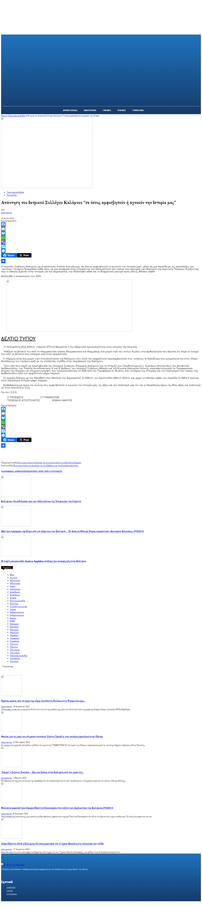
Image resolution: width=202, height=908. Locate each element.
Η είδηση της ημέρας (18, 606)
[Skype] (101, 246)
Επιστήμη (14, 603)
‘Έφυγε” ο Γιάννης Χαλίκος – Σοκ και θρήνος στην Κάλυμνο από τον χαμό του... (42, 772)
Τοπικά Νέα (12, 195)
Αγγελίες (13, 577)
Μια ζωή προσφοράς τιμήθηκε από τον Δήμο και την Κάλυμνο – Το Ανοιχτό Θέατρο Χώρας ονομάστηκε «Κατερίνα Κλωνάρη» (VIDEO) (72, 531)
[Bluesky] (101, 233)
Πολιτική (14, 644)
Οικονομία (14, 623)
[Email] (101, 229)
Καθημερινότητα (17, 612)
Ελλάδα (13, 597)
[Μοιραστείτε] (101, 261)
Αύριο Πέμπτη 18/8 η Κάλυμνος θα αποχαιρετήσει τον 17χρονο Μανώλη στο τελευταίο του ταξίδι (52, 843)
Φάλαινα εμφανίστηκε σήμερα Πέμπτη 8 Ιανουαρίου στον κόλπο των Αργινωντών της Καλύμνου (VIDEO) (57, 808)
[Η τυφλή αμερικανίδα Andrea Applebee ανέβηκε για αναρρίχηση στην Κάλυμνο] (16, 555)
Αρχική (4, 115)
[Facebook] (101, 224)
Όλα (12, 574)
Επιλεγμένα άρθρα (17, 600)
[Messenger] (101, 251)
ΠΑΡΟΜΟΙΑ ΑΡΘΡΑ (11, 471)
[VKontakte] (17, 874)
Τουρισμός (14, 661)
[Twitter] (12, 874)
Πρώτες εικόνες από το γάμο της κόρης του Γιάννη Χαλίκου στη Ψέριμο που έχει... (43, 701)
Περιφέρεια (14, 638)
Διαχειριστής (6, 212)
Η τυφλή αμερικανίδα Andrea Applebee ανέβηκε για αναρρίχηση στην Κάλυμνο (43, 561)
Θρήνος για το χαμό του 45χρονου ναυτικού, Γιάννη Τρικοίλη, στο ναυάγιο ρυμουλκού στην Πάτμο (52, 736)
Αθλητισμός (15, 580)
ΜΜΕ (12, 620)
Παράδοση (14, 635)
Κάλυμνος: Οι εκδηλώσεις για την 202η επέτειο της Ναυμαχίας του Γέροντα (41, 501)
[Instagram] (7, 874)
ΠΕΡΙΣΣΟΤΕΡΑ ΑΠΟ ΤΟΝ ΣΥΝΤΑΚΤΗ (42, 471)
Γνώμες (12, 586)
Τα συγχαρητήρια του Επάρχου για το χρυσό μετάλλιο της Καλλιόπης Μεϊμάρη (49, 462)
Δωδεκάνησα (15, 589)
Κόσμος (13, 618)
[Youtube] (22, 874)
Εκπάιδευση (15, 592)
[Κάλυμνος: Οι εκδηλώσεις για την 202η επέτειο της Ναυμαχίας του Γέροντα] (16, 495)
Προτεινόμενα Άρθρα (16, 115)
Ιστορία (13, 609)
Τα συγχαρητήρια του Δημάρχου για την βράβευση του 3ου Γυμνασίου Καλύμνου (45, 465)
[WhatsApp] (101, 237)
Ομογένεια (14, 629)
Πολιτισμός (15, 649)
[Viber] (101, 242)
